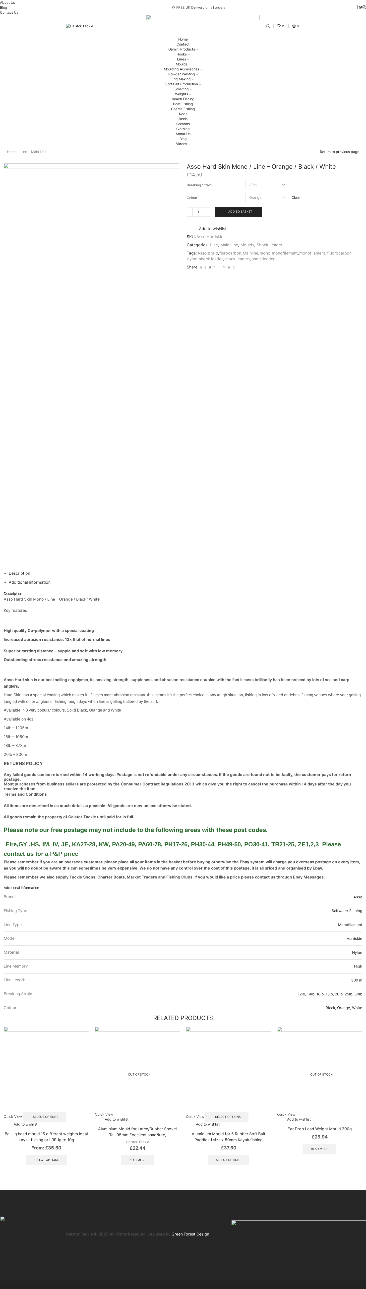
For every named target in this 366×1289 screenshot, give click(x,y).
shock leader (211, 259)
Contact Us (9, 12)
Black (330, 1007)
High (358, 966)
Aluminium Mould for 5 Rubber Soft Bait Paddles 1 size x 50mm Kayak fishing (228, 1137)
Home (183, 39)
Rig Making (182, 79)
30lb (358, 994)
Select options (46, 1117)
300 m (356, 980)
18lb (329, 994)
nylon (192, 259)
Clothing (183, 129)
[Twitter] (200, 267)
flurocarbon (230, 253)
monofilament (285, 253)
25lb (348, 994)
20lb (339, 994)
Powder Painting (181, 74)
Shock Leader (269, 245)
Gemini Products (181, 49)
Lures (181, 59)
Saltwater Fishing (347, 910)
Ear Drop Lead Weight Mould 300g (320, 1129)
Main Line (39, 152)
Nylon (357, 952)
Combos (183, 124)
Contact (183, 44)
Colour (192, 198)
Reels (183, 119)
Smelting (182, 89)
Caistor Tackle (137, 1142)
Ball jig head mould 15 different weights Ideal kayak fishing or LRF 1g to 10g (46, 1137)
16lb (320, 994)
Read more (137, 1160)
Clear (296, 197)
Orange (343, 1007)
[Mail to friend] (219, 267)
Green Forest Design (190, 1234)
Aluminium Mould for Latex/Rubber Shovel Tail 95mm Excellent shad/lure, (137, 1132)
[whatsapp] (229, 267)
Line (23, 152)
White (357, 1007)
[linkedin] (224, 267)
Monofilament (350, 924)
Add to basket (240, 211)
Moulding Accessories (181, 69)
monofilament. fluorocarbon (325, 253)
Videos (181, 144)
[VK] (210, 267)
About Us (7, 2)
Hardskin (354, 938)
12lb (301, 994)
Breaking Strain (199, 185)
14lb (310, 994)
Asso (202, 253)
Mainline (250, 253)
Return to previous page (339, 152)
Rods (183, 114)
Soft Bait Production (181, 84)
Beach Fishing (183, 99)
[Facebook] (205, 267)
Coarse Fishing (183, 109)
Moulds (181, 64)
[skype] (233, 267)
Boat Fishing (183, 104)
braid (213, 253)
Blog (3, 7)
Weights (181, 94)
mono (265, 253)
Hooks (182, 54)
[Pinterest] (214, 267)
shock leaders (237, 259)
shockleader (263, 259)
